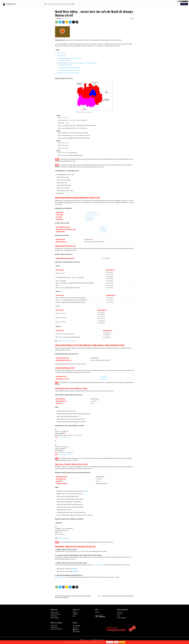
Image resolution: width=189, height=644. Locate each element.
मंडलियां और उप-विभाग (61, 53)
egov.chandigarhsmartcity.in (92, 215)
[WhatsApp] (56, 22)
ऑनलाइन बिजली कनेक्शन (98, 565)
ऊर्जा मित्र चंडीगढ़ (62, 577)
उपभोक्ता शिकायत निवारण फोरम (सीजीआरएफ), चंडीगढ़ (69, 67)
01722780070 (101, 312)
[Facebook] (63, 22)
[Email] (73, 22)
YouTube (77, 629)
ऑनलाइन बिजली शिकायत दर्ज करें (65, 65)
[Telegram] (70, 22)
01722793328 (109, 283)
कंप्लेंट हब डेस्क (58, 18)
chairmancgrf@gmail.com (64, 437)
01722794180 (109, 281)
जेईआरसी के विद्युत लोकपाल (63, 538)
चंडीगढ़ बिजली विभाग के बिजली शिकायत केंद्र (67, 341)
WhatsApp (77, 625)
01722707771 (101, 318)
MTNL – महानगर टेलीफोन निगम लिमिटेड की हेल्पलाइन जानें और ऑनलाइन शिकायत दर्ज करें (115, 596)
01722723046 (109, 274)
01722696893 (106, 337)
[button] (184, 4)
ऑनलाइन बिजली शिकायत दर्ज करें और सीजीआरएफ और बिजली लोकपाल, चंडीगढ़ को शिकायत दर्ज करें (77, 63)
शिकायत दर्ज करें (103, 379)
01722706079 (109, 272)
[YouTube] (74, 630)
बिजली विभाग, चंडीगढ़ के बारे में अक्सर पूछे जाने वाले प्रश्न (68, 73)
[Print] (76, 22)
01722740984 (109, 278)
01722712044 (101, 316)
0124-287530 (61, 534)
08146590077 (70, 435)
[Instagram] (74, 632)
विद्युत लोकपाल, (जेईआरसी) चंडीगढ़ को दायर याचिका (69, 70)
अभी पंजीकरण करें (104, 376)
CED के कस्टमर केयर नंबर (64, 60)
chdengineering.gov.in (90, 212)
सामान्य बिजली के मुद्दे (61, 56)
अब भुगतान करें (103, 227)
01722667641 (101, 321)
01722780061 (109, 287)
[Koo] (66, 22)
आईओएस (91, 219)
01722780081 (101, 314)
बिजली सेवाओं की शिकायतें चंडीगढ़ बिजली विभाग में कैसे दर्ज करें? (69, 58)
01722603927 (106, 335)
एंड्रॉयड (87, 219)
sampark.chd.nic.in (89, 217)
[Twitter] (59, 22)
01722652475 (110, 300)
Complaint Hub (87, 640)
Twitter (76, 627)
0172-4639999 (106, 258)
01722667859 (106, 333)
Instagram (77, 631)
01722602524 (101, 323)
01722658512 (110, 298)
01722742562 (109, 276)
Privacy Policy (105, 640)
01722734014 (110, 302)
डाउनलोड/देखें (103, 229)
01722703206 (109, 285)
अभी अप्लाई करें (103, 232)
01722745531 (78, 435)
